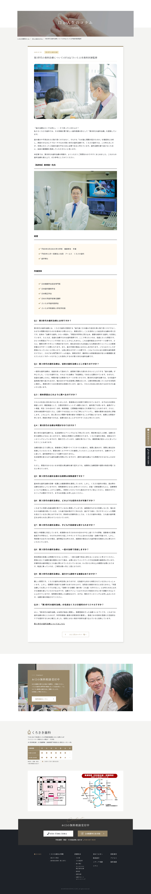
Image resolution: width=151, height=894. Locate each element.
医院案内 (113, 854)
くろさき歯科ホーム (23, 39)
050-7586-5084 (58, 833)
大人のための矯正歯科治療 (80, 867)
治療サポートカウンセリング (80, 878)
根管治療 (78, 874)
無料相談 (113, 862)
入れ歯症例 (79, 861)
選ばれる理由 (54, 858)
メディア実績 (98, 862)
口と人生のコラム (37, 39)
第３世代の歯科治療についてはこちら (49, 623)
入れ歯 (78, 858)
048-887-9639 (90, 840)
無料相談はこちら (41, 699)
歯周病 (78, 871)
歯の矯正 (78, 863)
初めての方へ (98, 854)
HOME (38, 854)
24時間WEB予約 (92, 833)
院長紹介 (96, 858)
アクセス (113, 858)
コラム (95, 866)
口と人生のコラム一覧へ (78, 634)
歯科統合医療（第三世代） (58, 861)
